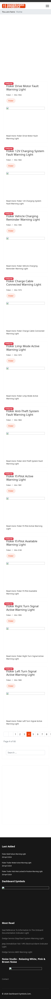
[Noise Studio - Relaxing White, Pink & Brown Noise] (25, 970)
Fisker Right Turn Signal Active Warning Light (22, 607)
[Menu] (47, 6)
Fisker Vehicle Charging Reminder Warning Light (23, 217)
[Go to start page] (6, 734)
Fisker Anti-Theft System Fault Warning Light (22, 412)
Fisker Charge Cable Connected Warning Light (23, 282)
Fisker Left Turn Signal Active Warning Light (21, 673)
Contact (5, 979)
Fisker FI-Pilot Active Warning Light (19, 477)
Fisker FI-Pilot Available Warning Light (21, 542)
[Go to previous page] (10, 734)
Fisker (8, 95)
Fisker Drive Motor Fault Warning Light (22, 87)
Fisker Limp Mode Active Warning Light (22, 347)
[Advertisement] (25, 42)
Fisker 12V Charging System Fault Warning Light (25, 152)
